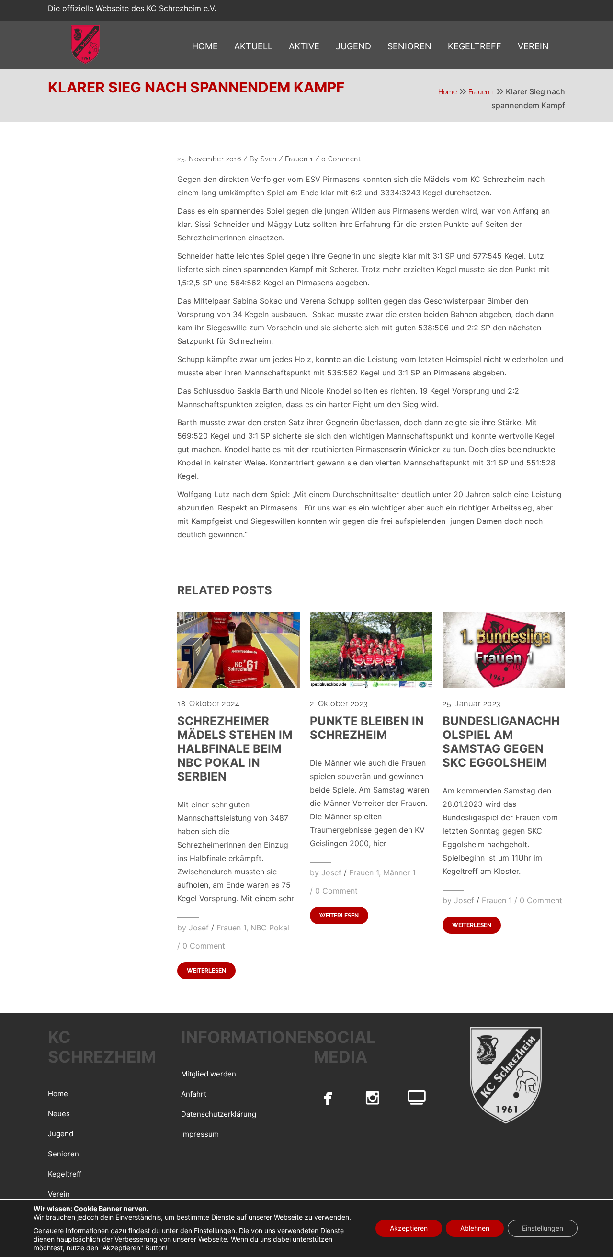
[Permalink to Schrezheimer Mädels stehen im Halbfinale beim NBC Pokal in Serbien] (238, 685)
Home (447, 92)
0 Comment (341, 159)
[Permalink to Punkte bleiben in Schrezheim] (371, 685)
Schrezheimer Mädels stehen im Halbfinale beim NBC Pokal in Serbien (235, 748)
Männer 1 (399, 872)
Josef (199, 927)
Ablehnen (474, 1228)
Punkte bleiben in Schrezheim (367, 728)
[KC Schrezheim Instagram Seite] (372, 1097)
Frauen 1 (481, 92)
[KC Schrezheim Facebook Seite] (328, 1097)
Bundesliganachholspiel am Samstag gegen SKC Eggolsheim (501, 742)
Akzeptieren (409, 1228)
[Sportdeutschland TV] (416, 1097)
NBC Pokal (269, 927)
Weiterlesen (206, 970)
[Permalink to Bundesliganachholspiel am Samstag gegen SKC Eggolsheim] (504, 685)
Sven (269, 159)
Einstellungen (214, 1230)
